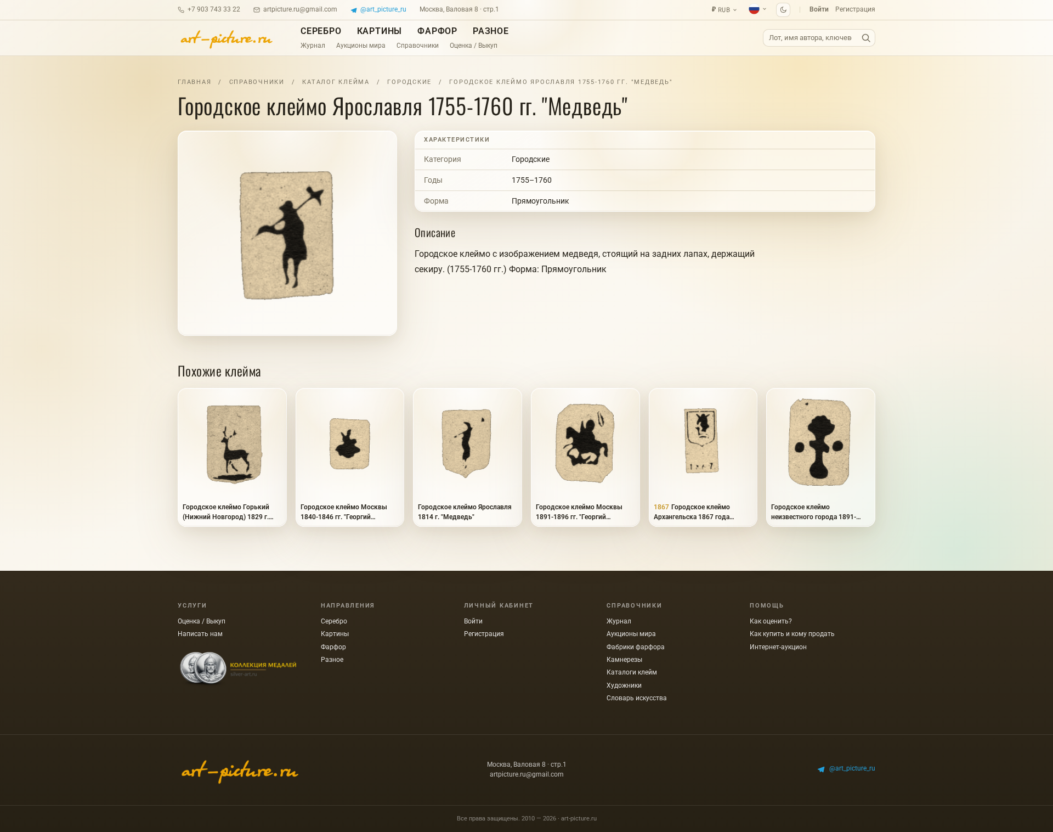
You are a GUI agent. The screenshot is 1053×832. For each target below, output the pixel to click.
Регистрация (855, 9)
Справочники (418, 45)
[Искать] (866, 38)
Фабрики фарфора (636, 647)
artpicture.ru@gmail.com (300, 9)
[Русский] (757, 8)
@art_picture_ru (383, 9)
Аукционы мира (361, 45)
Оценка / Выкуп (473, 45)
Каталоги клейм (632, 672)
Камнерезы (624, 660)
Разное (491, 31)
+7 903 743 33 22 (214, 9)
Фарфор (437, 31)
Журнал (313, 45)
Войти (819, 9)
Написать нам (200, 634)
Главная (194, 82)
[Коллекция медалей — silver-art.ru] (238, 669)
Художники (624, 685)
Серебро (321, 31)
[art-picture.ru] (226, 38)
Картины (380, 31)
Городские (409, 82)
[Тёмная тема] (783, 10)
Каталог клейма (336, 82)
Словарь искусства (637, 698)
